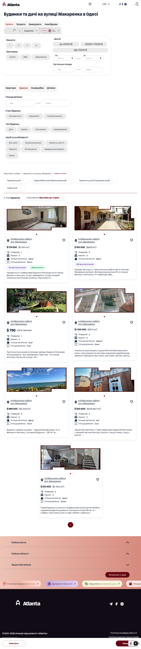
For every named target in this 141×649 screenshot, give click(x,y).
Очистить (14, 643)
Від (56, 55)
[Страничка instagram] (122, 604)
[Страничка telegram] (110, 604)
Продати (20, 24)
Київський (12, 188)
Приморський (14, 180)
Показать (127, 643)
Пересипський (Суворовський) (94, 180)
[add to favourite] (90, 4)
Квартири (11, 88)
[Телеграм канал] (120, 4)
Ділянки (51, 88)
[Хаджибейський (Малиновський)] (69, 181)
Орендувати (35, 24)
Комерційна (37, 88)
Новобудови (51, 24)
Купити (9, 24)
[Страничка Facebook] (122, 4)
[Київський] (20, 188)
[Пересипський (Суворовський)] (112, 181)
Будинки (23, 88)
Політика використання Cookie (124, 637)
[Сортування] (62, 198)
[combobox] (12, 30)
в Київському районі (21, 239)
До (85, 55)
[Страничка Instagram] (125, 4)
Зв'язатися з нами (117, 575)
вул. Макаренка (19, 242)
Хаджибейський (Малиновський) (50, 180)
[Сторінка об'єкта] (8, 241)
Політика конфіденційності (124, 633)
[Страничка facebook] (116, 604)
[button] (46, 31)
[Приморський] (23, 181)
